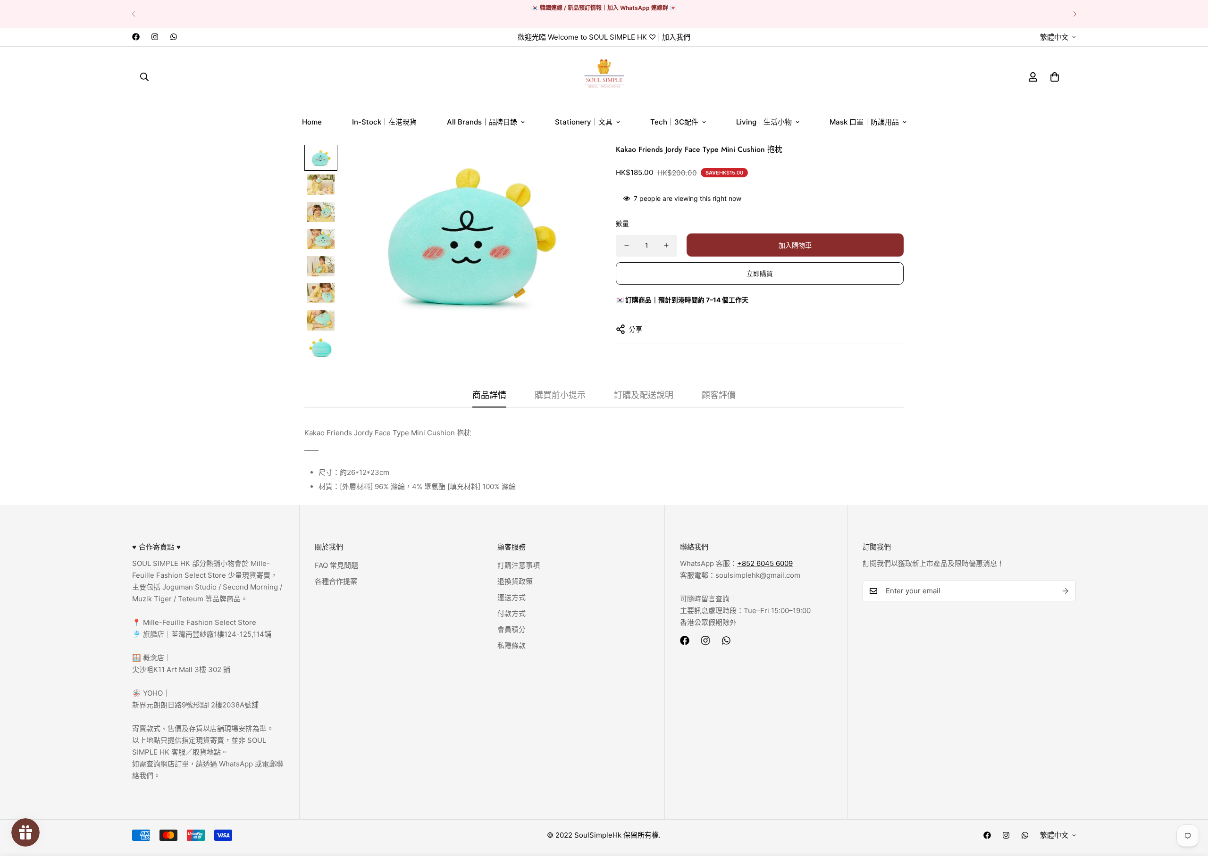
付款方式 (511, 613)
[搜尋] (144, 76)
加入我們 (676, 37)
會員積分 (511, 629)
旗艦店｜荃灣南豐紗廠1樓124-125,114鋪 (206, 634)
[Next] (1074, 14)
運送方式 (511, 597)
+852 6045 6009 (765, 563)
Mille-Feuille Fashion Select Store (199, 622)
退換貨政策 (515, 581)
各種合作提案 (336, 581)
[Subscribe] (1065, 591)
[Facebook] (136, 37)
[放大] (572, 164)
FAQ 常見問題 (336, 565)
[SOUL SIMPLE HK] (604, 77)
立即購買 (760, 273)
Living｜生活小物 (764, 121)
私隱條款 (511, 645)
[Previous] (133, 14)
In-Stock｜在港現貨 (384, 121)
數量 (622, 223)
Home (312, 121)
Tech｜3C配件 (674, 121)
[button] (1054, 76)
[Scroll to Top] (1189, 804)
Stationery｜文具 (583, 121)
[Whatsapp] (173, 37)
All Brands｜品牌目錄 (482, 121)
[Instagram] (155, 37)
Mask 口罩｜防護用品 (864, 121)
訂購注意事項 (518, 565)
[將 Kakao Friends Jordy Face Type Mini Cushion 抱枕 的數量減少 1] (626, 245)
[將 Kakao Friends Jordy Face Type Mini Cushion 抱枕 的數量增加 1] (666, 245)
